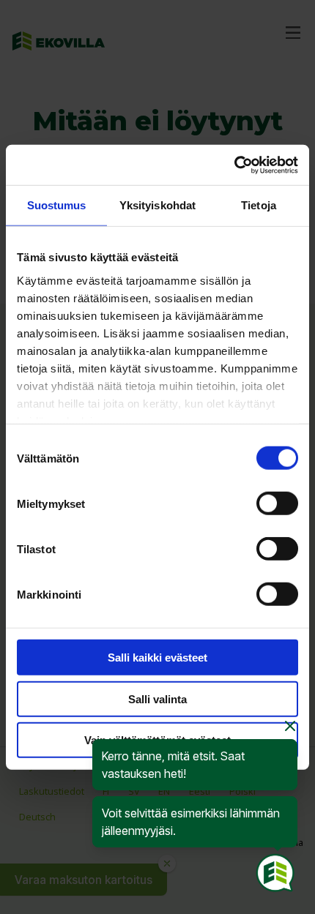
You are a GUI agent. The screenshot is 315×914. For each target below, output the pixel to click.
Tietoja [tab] (258, 205)
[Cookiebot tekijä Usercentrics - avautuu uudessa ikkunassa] (234, 164)
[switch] (277, 503)
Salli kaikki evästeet (157, 657)
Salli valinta (157, 698)
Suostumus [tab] (56, 205)
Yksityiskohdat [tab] (157, 205)
